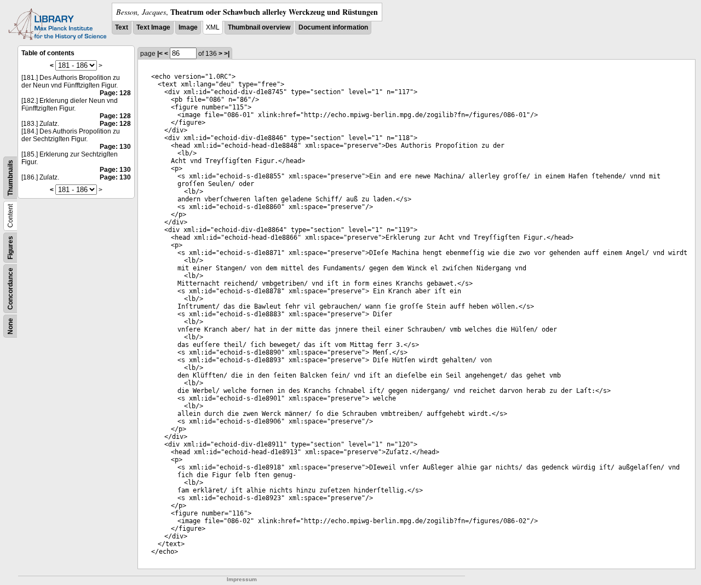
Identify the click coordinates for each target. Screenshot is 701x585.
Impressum (242, 579)
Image (188, 27)
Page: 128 (115, 93)
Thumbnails (10, 178)
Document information (333, 27)
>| (226, 53)
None (10, 326)
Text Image (153, 27)
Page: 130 (115, 146)
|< (160, 53)
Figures (10, 247)
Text (121, 27)
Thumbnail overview (259, 27)
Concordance (10, 289)
